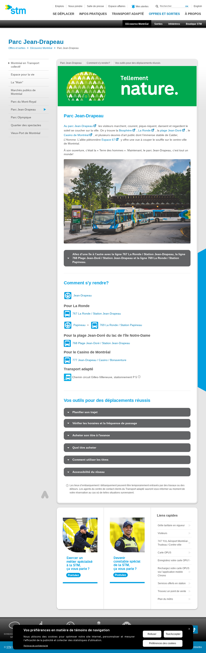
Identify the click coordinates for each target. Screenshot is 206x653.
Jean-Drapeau (82, 295)
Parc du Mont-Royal (23, 101)
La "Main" (17, 82)
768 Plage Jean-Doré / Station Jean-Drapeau (101, 343)
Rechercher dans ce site (157, 6)
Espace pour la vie (22, 74)
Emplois (59, 6)
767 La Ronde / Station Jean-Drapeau (96, 313)
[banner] (17, 11)
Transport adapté (128, 13)
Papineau (79, 325)
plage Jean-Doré (170, 130)
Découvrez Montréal (136, 24)
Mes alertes (141, 6)
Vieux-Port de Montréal (25, 133)
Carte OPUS (164, 552)
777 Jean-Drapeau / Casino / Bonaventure (99, 360)
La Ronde (144, 130)
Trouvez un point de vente (172, 591)
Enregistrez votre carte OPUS (174, 560)
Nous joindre (75, 6)
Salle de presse (95, 6)
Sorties (158, 24)
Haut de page (44, 494)
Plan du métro (165, 599)
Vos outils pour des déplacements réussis (137, 63)
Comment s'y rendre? (98, 63)
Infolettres (174, 24)
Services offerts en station (172, 583)
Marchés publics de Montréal (23, 92)
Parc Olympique (21, 117)
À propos (193, 13)
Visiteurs (162, 533)
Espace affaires (116, 6)
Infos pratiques (93, 13)
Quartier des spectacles (26, 125)
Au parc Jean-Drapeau (78, 126)
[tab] (127, 258)
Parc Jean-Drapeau (23, 109)
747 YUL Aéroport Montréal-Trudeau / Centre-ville (173, 543)
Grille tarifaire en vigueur (171, 525)
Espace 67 (108, 139)
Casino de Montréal (76, 135)
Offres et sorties (164, 13)
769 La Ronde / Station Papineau (121, 325)
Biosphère (125, 130)
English (198, 6)
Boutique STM (194, 24)
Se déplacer (63, 13)
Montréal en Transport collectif (25, 64)
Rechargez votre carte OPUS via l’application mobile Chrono (173, 572)
